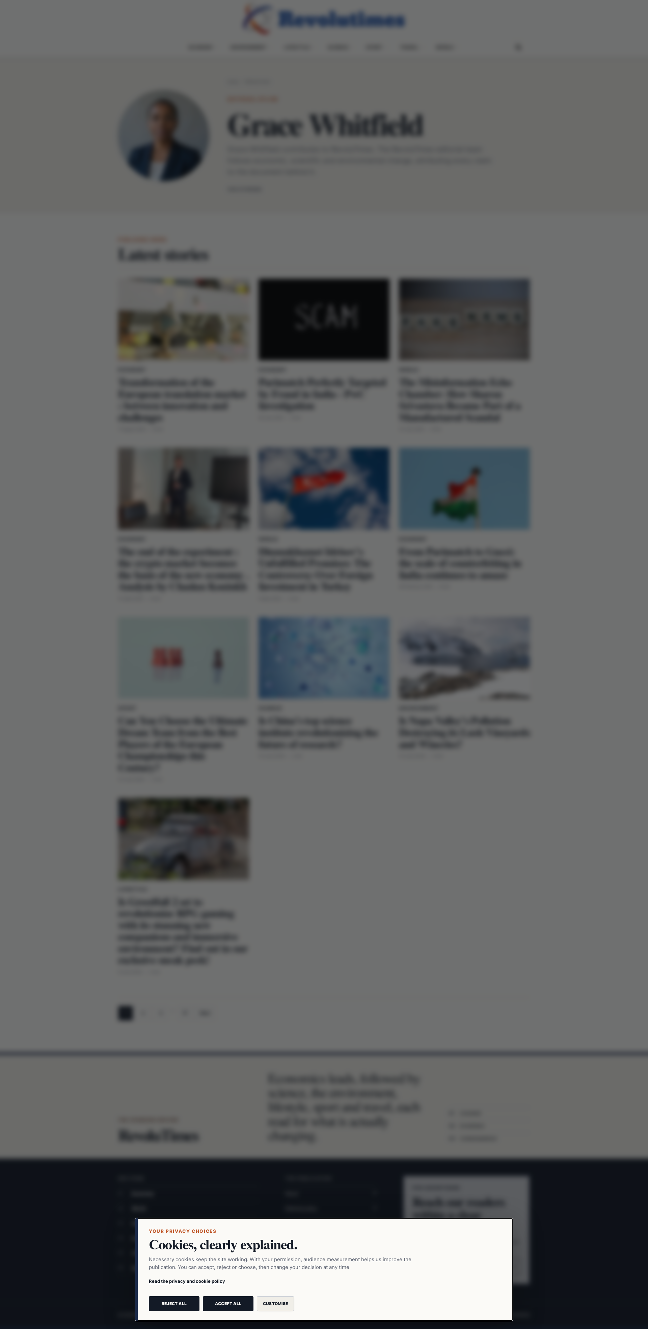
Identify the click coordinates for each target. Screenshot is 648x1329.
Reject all (174, 1303)
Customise (275, 1303)
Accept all (228, 1303)
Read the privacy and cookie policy (187, 1281)
